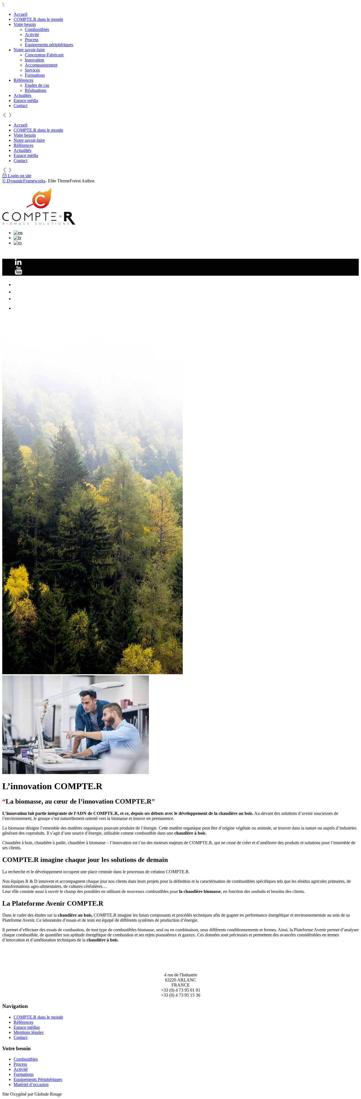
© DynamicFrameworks (23, 180)
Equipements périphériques (49, 44)
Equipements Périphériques (38, 1079)
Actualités (22, 95)
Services (32, 70)
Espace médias (27, 1027)
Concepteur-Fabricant (44, 54)
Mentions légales (28, 1032)
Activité (32, 34)
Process (31, 39)
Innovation (34, 60)
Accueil (20, 14)
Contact (20, 105)
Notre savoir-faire (29, 49)
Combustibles (37, 29)
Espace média (26, 100)
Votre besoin (25, 24)
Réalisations (35, 90)
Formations (35, 75)
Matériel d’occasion (31, 1084)
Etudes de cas (37, 85)
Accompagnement (41, 65)
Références (23, 80)
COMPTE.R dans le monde (38, 19)
